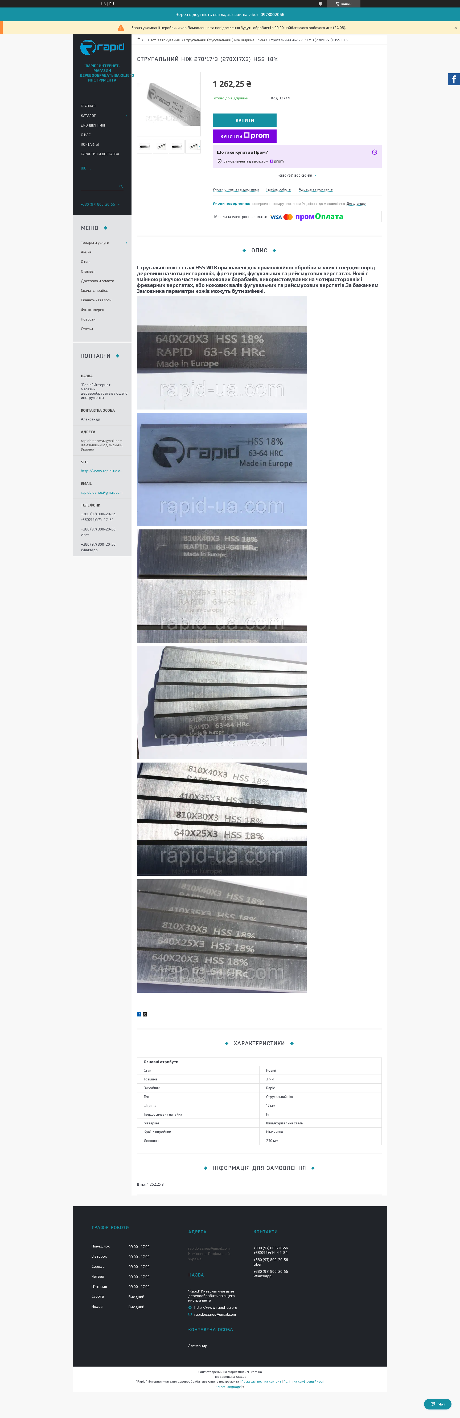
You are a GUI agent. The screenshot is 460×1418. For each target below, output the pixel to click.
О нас (86, 135)
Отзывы (88, 271)
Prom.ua (256, 1372)
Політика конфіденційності (304, 1381)
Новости (88, 319)
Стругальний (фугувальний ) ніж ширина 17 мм (224, 40)
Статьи (87, 328)
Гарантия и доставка (100, 154)
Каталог (88, 116)
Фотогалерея (92, 309)
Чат (441, 1404)
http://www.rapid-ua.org (102, 471)
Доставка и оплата (97, 280)
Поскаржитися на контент (261, 1381)
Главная (88, 106)
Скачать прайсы (95, 290)
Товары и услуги (95, 242)
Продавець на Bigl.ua (230, 1376)
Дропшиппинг (93, 125)
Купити (245, 120)
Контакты (90, 144)
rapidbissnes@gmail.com (101, 492)
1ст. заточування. (165, 40)
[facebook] (139, 1015)
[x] (145, 1015)
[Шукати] (121, 186)
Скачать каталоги (96, 300)
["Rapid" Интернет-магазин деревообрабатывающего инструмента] (102, 48)
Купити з (231, 136)
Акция (86, 252)
